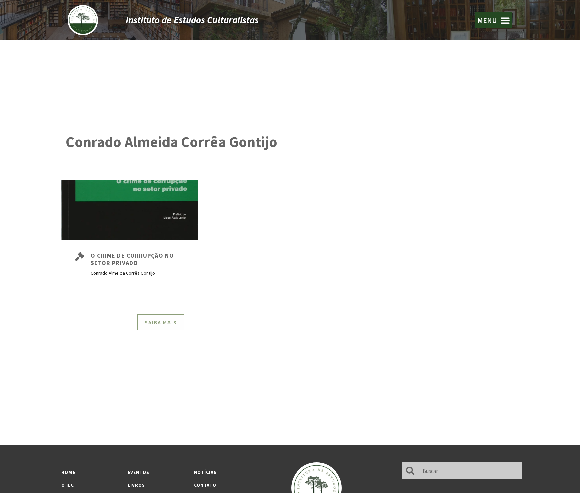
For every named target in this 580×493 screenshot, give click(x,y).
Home (68, 472)
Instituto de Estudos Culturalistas (192, 20)
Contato (205, 485)
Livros (136, 485)
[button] (493, 20)
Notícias (205, 472)
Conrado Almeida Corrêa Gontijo (171, 141)
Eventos (138, 472)
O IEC (67, 485)
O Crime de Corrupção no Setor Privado (132, 259)
